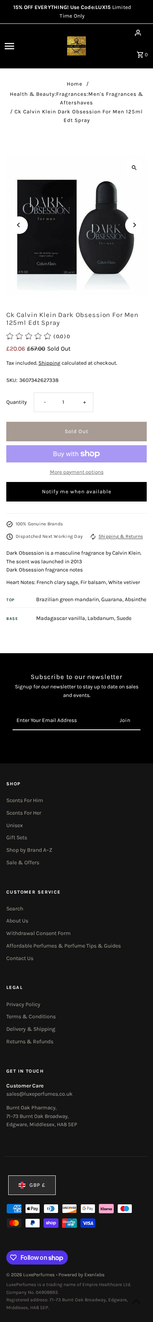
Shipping (49, 363)
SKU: (11, 380)
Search (14, 908)
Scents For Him (24, 800)
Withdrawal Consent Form (38, 933)
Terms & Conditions (31, 1016)
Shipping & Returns (120, 536)
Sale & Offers (22, 862)
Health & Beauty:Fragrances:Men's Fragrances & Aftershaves (76, 98)
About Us (17, 920)
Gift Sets (16, 837)
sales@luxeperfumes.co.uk (39, 1094)
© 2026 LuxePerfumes (31, 1274)
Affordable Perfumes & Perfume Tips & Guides (63, 945)
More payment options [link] (77, 472)
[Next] (134, 225)
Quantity (16, 402)
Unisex (14, 825)
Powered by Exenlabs (81, 1274)
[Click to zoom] (134, 167)
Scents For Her (23, 813)
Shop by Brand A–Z (29, 850)
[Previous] (19, 225)
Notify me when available (76, 491)
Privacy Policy (23, 1004)
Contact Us (19, 958)
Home (74, 84)
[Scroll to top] (136, 1301)
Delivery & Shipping (30, 1029)
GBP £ (37, 1185)
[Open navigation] (18, 46)
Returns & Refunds (29, 1041)
